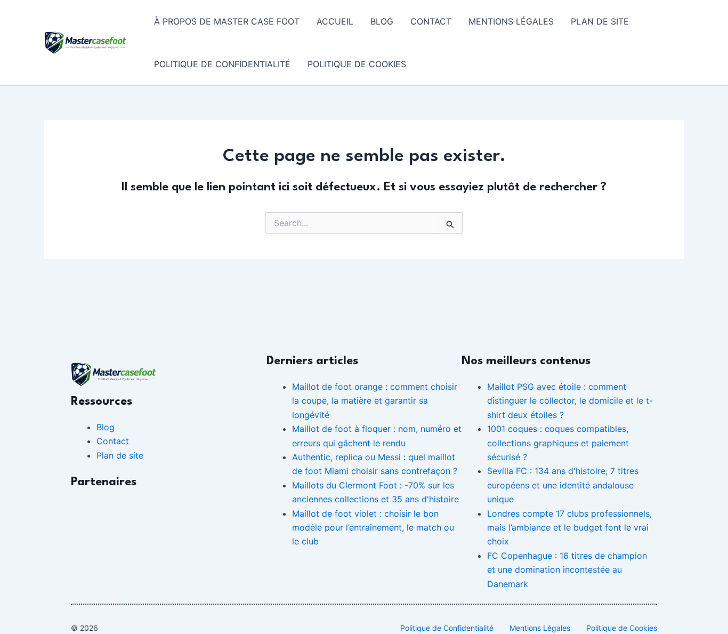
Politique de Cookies (357, 64)
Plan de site (600, 21)
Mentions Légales (511, 21)
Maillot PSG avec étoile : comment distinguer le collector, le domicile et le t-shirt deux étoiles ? (570, 400)
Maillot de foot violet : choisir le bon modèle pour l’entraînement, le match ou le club (373, 527)
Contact (430, 21)
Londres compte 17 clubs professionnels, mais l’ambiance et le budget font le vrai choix (569, 527)
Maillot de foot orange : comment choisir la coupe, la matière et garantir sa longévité (374, 400)
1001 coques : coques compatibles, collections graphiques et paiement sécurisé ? (558, 442)
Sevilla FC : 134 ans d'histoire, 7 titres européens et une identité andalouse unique (562, 485)
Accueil (335, 21)
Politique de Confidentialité (222, 64)
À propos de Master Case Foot (227, 21)
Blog (381, 21)
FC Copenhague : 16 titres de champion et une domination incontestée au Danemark (567, 569)
